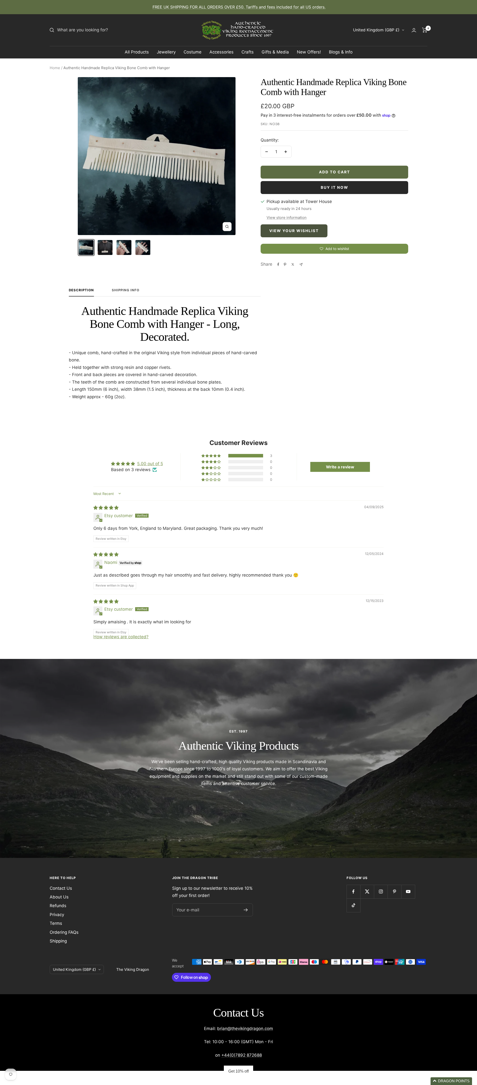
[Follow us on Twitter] (367, 891)
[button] (211, 455)
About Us (59, 896)
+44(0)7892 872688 (241, 1055)
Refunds (58, 905)
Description (81, 290)
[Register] (246, 910)
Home (55, 67)
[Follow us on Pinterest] (394, 891)
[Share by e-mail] (301, 264)
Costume (192, 51)
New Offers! (309, 51)
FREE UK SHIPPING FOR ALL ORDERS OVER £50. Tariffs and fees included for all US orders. (239, 6)
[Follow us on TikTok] (353, 905)
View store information (287, 217)
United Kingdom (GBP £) (376, 29)
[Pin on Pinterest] (285, 264)
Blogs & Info (341, 51)
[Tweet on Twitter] (293, 264)
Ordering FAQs (64, 932)
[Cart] (424, 30)
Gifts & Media (275, 51)
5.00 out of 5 (150, 463)
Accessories (221, 51)
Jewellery (166, 51)
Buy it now (334, 187)
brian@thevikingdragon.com (245, 1028)
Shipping (58, 940)
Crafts (247, 51)
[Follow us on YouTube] (408, 891)
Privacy (57, 914)
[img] (106, 507)
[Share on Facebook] (278, 264)
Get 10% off (238, 1071)
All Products (137, 51)
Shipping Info (125, 290)
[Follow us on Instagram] (381, 891)
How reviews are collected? (121, 636)
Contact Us (61, 888)
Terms (56, 923)
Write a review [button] (340, 466)
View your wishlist (294, 230)
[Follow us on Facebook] (353, 891)
